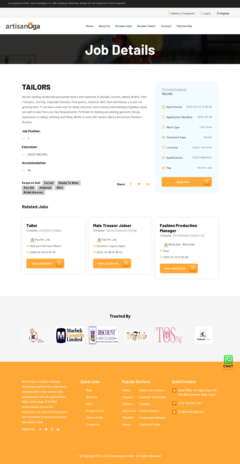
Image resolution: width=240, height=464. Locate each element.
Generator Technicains (152, 397)
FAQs (89, 404)
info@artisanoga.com (191, 411)
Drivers (126, 424)
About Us (104, 26)
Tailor (31, 225)
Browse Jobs (123, 26)
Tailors (126, 390)
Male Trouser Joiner (112, 225)
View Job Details (41, 263)
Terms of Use (94, 417)
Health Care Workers (151, 390)
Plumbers (128, 417)
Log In (206, 13)
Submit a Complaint (183, 13)
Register (224, 13)
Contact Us (92, 424)
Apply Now (182, 181)
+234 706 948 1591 (190, 403)
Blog (89, 390)
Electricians (129, 411)
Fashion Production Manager (178, 228)
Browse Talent (146, 26)
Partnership (184, 26)
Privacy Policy (95, 411)
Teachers (144, 404)
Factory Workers (149, 411)
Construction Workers (152, 417)
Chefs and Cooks (149, 424)
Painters (127, 404)
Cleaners (127, 397)
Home (89, 26)
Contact (166, 26)
